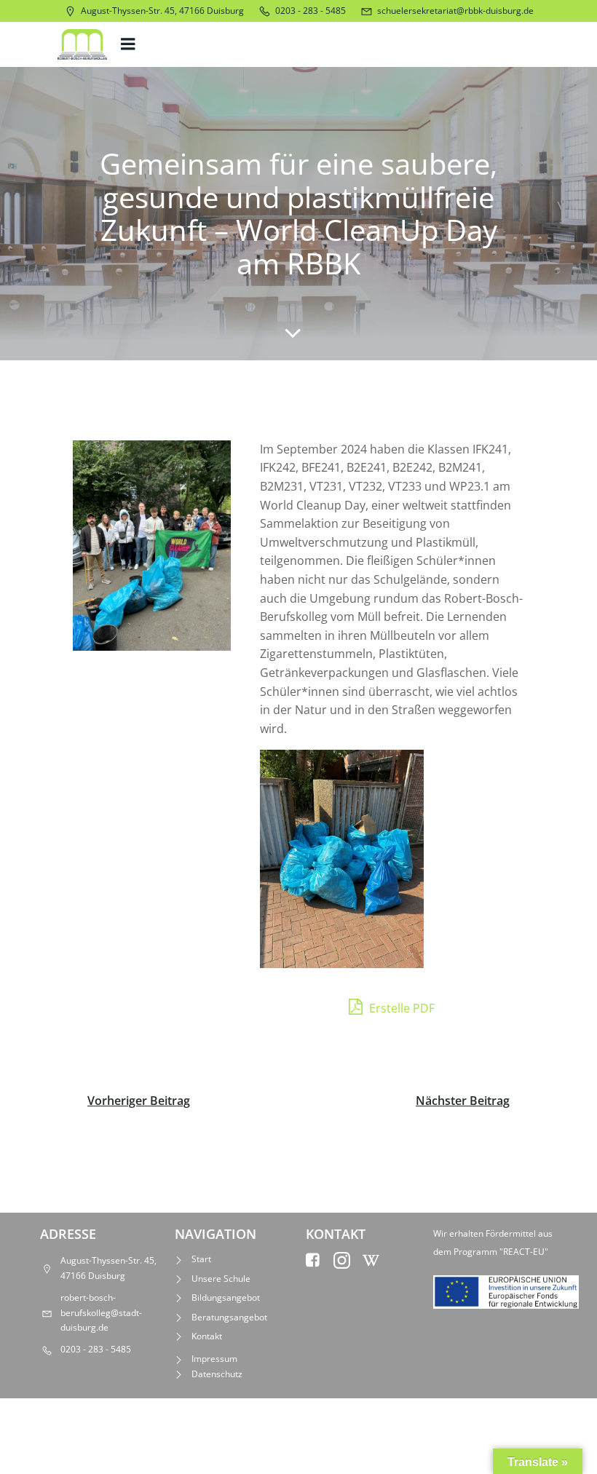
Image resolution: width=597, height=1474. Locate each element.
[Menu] (129, 44)
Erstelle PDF (400, 1008)
